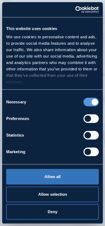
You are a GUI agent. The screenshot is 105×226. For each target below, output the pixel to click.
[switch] (91, 118)
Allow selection (52, 194)
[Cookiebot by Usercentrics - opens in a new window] (75, 9)
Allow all (52, 176)
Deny (52, 211)
